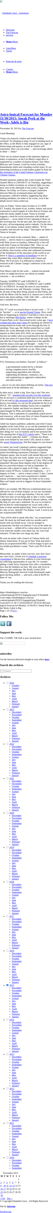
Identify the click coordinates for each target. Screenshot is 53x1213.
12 (10, 1186)
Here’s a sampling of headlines (22, 255)
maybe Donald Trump (30, 312)
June (14, 693)
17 (4, 1189)
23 (1, 1192)
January (15, 706)
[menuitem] (29, 30)
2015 (11, 985)
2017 (11, 916)
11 (7, 1186)
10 (4, 1186)
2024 (11, 683)
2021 (11, 778)
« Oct (2, 1198)
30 (1, 1195)
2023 (11, 709)
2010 (11, 1157)
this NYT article (26, 434)
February (16, 704)
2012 (11, 1088)
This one (48, 385)
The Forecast (28, 128)
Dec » (10, 1198)
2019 (11, 847)
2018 (11, 882)
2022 (11, 744)
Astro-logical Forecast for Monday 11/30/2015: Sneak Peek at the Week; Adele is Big (26, 118)
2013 (11, 1054)
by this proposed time (22, 400)
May (14, 696)
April (14, 698)
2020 (11, 813)
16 (1, 1189)
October (15, 685)
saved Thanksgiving (13, 442)
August (15, 688)
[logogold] (14, 13)
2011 (11, 1123)
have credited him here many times (26, 321)
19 (10, 1189)
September (17, 720)
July (14, 691)
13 (13, 1186)
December (16, 712)
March (15, 701)
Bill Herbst (20, 317)
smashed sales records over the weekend (31, 395)
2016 (11, 951)
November (17, 714)
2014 (11, 1019)
